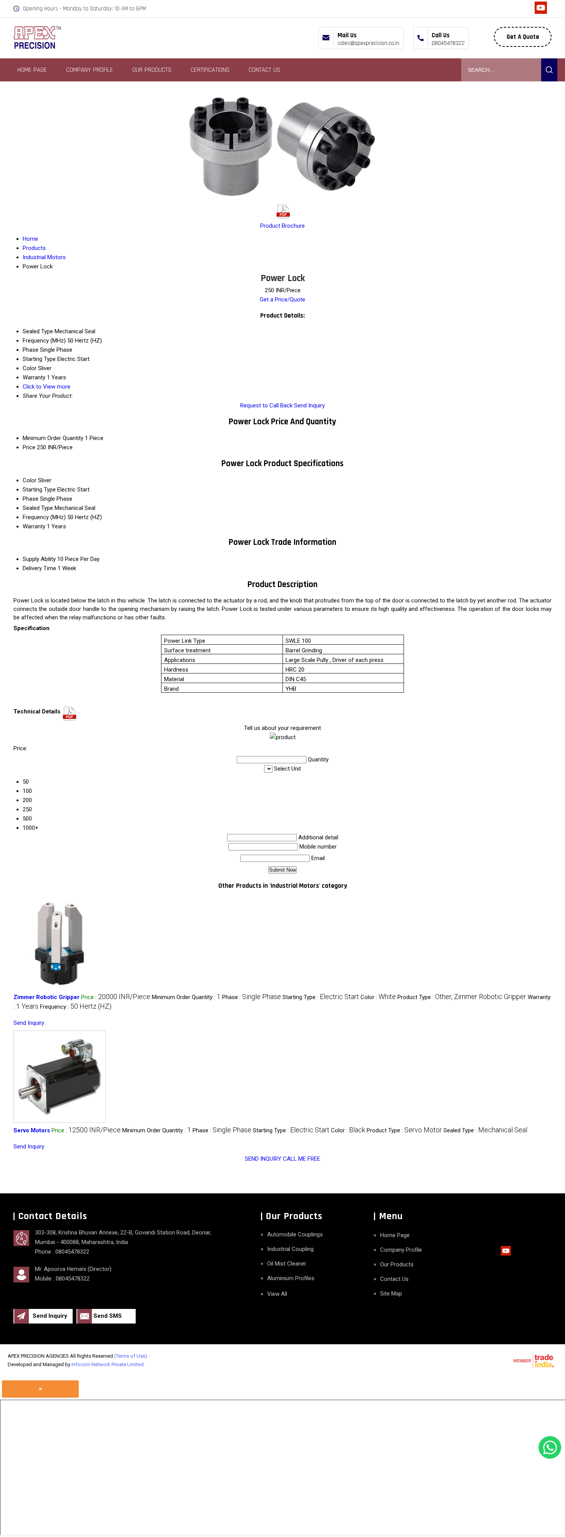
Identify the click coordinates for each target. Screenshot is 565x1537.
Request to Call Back (266, 405)
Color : (378, 997)
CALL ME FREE (301, 1158)
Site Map (391, 1293)
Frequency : (75, 1006)
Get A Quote (523, 37)
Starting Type (39, 489)
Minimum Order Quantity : (186, 997)
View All (277, 1293)
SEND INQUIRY (263, 1158)
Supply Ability (39, 559)
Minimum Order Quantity (53, 438)
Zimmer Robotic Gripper (46, 997)
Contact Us (264, 70)
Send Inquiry (309, 405)
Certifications (210, 70)
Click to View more (46, 386)
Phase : (251, 997)
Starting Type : (320, 997)
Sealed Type (38, 508)
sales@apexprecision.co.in (368, 43)
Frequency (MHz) (44, 517)
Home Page (32, 70)
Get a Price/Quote (282, 299)
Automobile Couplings (295, 1234)
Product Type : (461, 997)
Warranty (34, 526)
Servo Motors (31, 1130)
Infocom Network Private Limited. (108, 1364)
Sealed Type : (485, 1130)
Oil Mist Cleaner (286, 1263)
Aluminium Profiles (290, 1278)
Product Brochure (282, 225)
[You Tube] (540, 12)
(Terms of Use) (130, 1356)
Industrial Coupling (290, 1249)
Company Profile (89, 70)
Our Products (151, 70)
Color (30, 480)
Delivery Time (39, 568)
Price (29, 447)
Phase (30, 498)
